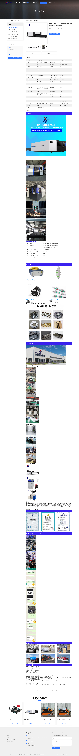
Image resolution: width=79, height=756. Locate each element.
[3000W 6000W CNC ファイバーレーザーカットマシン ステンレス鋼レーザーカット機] (64, 709)
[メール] (9, 55)
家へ (17, 2)
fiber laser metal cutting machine (34, 690)
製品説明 (49, 53)
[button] (9, 712)
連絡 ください (35, 2)
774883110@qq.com (14, 49)
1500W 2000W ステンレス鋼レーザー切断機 (14, 718)
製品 (28, 2)
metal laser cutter (60, 690)
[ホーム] (9, 2)
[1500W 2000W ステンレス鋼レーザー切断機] (15, 709)
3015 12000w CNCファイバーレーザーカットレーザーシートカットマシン (47, 718)
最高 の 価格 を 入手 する (55, 33)
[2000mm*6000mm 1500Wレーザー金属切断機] (31, 709)
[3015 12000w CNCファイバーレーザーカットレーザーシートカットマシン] (48, 709)
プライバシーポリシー (13, 754)
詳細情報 (33, 53)
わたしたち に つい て (22, 2)
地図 (19, 754)
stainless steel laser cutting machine (49, 690)
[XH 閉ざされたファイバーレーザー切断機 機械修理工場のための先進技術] (36, 33)
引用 (43, 2)
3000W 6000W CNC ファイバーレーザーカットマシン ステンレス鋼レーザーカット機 (64, 718)
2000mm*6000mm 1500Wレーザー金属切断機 (31, 718)
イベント (31, 2)
